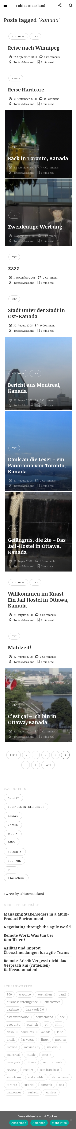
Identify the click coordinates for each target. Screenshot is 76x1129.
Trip (35, 36)
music (31, 1055)
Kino (11, 841)
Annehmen (18, 1122)
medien (60, 1040)
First (13, 755)
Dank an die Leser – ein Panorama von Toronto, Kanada (37, 465)
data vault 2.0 (35, 1009)
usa (61, 1085)
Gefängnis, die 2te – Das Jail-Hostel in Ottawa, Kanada (37, 545)
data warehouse (18, 1017)
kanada (45, 1032)
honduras (27, 1032)
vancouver (14, 1092)
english (32, 1024)
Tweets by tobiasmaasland (24, 893)
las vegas (27, 1040)
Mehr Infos (59, 1122)
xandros (51, 1092)
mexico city (32, 1047)
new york (13, 1062)
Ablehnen (39, 1122)
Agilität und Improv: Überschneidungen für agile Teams (36, 950)
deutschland (44, 1017)
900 (9, 994)
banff (62, 994)
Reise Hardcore (26, 89)
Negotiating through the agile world (37, 926)
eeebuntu (13, 1024)
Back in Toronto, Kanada (38, 158)
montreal (13, 1055)
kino (60, 1032)
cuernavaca (52, 1002)
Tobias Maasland (30, 5)
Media (13, 834)
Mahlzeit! (19, 647)
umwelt (46, 1085)
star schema (60, 1077)
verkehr (33, 1092)
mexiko (52, 1047)
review (11, 1070)
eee (62, 1017)
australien (45, 994)
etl (47, 1024)
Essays (16, 78)
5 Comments (48, 615)
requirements (52, 1062)
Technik (14, 861)
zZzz (13, 268)
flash (10, 1032)
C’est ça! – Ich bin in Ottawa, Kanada (32, 719)
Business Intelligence (26, 807)
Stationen (18, 36)
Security (15, 852)
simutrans (14, 1077)
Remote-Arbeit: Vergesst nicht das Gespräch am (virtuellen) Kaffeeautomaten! (35, 965)
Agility (13, 798)
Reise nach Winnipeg (34, 47)
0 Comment (51, 99)
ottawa (31, 1062)
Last (48, 765)
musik (46, 1055)
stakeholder (36, 1077)
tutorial (29, 1085)
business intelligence (22, 1002)
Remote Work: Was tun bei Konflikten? (28, 937)
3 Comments (52, 57)
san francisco (49, 1070)
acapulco (25, 994)
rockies (28, 1070)
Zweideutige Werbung (35, 226)
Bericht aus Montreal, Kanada (34, 387)
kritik (11, 1040)
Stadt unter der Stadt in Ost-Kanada (36, 313)
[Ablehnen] (71, 1120)
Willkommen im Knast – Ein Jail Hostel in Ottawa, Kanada (38, 599)
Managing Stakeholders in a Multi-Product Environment (36, 916)
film (58, 1024)
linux (44, 1040)
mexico (12, 1047)
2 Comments (48, 480)
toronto (12, 1085)
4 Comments (50, 167)
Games (13, 825)
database (13, 1009)
